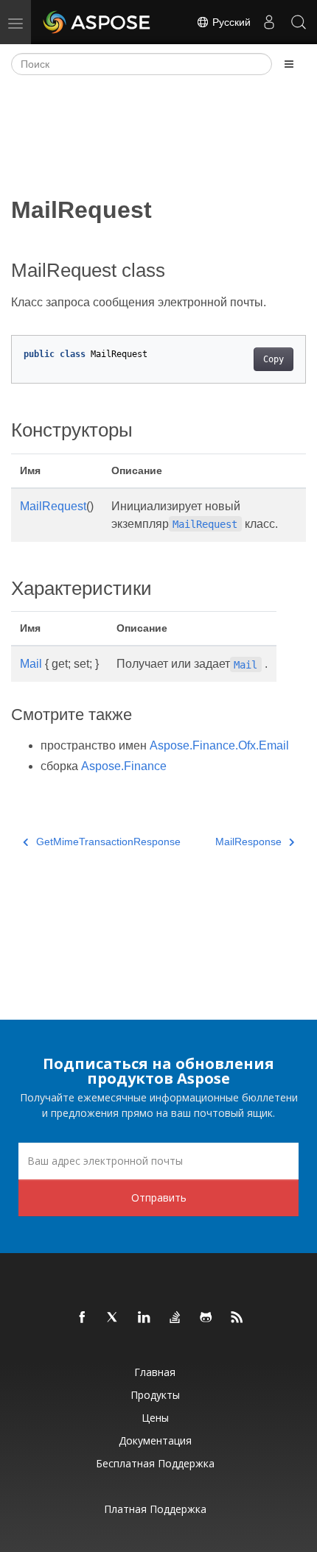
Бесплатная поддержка (155, 1463)
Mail (31, 663)
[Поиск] (298, 22)
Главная (154, 1372)
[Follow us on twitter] (113, 1317)
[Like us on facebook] (82, 1317)
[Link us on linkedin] (144, 1317)
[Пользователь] (269, 22)
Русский (230, 22)
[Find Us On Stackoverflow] (175, 1317)
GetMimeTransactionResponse (108, 841)
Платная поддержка (155, 1509)
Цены (155, 1418)
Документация (155, 1440)
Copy (273, 359)
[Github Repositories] (206, 1317)
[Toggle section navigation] (289, 64)
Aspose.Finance (124, 766)
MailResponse (248, 841)
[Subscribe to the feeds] (237, 1317)
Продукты (155, 1395)
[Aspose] (97, 22)
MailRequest (53, 506)
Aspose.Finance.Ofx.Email (219, 745)
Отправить (159, 1197)
